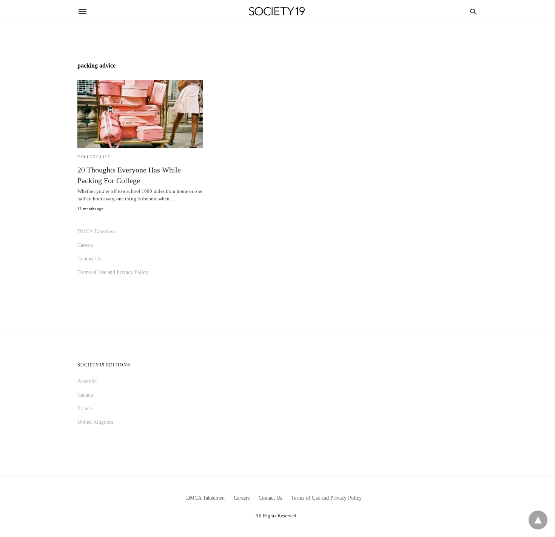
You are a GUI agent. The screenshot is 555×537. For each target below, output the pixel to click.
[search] (473, 11)
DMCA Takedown (96, 231)
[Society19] (277, 11)
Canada (85, 395)
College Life (93, 157)
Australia (87, 381)
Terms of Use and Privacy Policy (112, 272)
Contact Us (89, 259)
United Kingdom (95, 422)
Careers (85, 245)
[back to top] (538, 520)
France (84, 408)
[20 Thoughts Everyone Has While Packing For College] (140, 114)
